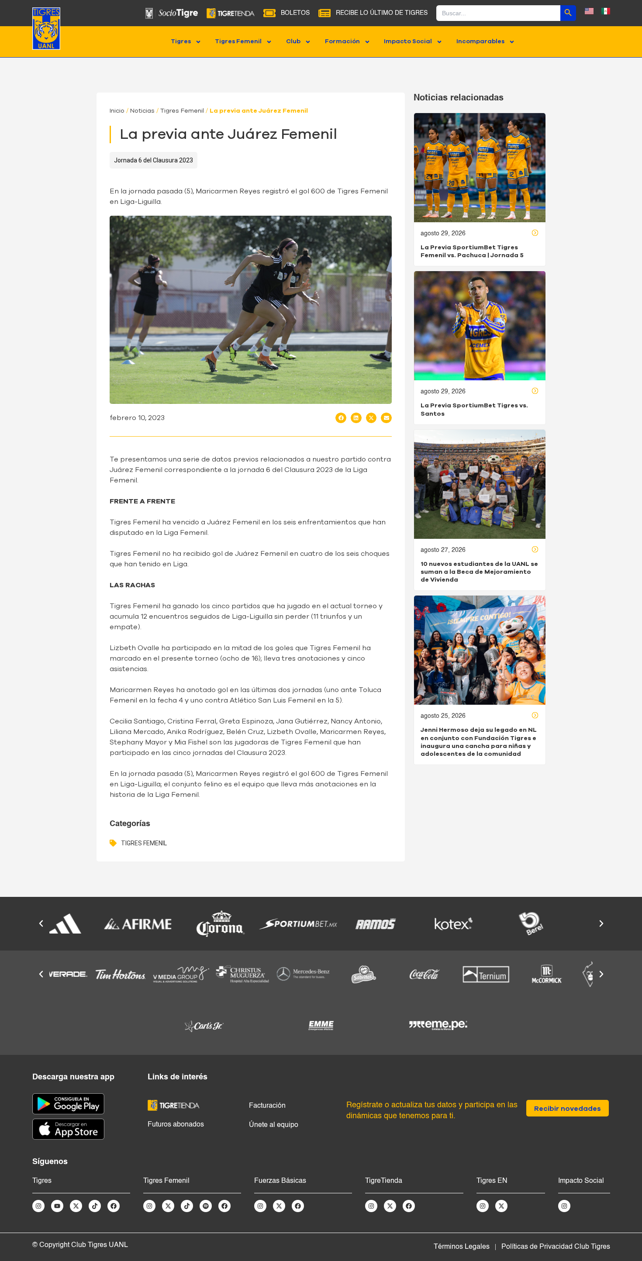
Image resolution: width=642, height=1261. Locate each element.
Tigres (181, 41)
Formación (342, 41)
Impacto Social (408, 41)
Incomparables (480, 41)
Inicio (117, 111)
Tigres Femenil (238, 41)
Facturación (267, 1106)
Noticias (142, 111)
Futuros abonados (176, 1124)
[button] (340, 418)
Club (293, 41)
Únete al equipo (273, 1125)
